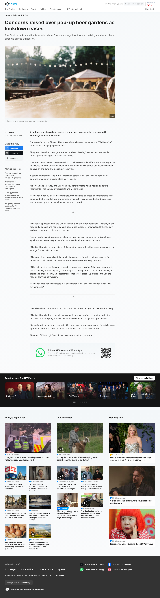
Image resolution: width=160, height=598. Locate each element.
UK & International (74, 9)
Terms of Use (21, 575)
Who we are (10, 575)
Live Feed (149, 9)
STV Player (10, 569)
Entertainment (56, 9)
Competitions (28, 569)
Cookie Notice (58, 575)
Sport (33, 9)
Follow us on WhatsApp (94, 570)
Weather (108, 4)
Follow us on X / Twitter (94, 564)
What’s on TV (46, 569)
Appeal (61, 569)
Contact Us (46, 575)
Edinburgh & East (20, 15)
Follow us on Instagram (122, 570)
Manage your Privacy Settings (19, 582)
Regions (22, 9)
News (7, 15)
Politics (42, 9)
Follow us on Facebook (122, 564)
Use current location (135, 4)
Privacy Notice (34, 575)
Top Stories (10, 9)
